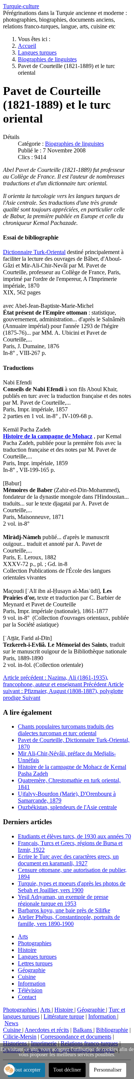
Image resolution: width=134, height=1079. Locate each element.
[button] (9, 1069)
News (11, 1023)
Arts (23, 936)
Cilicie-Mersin (19, 1036)
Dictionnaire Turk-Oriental (34, 252)
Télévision (30, 990)
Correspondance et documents (76, 1036)
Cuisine (27, 977)
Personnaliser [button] (108, 1070)
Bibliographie (112, 1030)
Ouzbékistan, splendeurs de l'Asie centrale (67, 807)
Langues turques (37, 956)
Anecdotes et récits (47, 1030)
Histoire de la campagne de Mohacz (47, 436)
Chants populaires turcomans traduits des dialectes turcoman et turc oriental (66, 729)
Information (31, 983)
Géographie (31, 970)
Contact (27, 997)
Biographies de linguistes (74, 143)
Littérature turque (64, 1016)
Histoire (27, 950)
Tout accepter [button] (26, 1070)
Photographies (34, 943)
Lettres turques (35, 963)
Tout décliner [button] (67, 1070)
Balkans (83, 1030)
